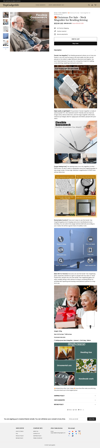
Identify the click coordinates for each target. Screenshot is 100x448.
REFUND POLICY (19, 438)
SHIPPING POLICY (37, 436)
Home (55, 13)
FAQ (17, 433)
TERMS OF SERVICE (37, 438)
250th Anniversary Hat (56, 5)
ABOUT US (35, 431)
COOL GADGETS (40, 5)
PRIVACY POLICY (20, 436)
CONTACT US (36, 433)
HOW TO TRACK (19, 431)
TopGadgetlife (10, 5)
